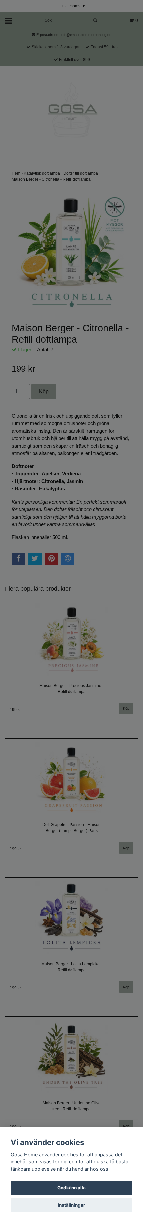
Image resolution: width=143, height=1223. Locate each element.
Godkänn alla (71, 1187)
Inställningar (71, 1205)
